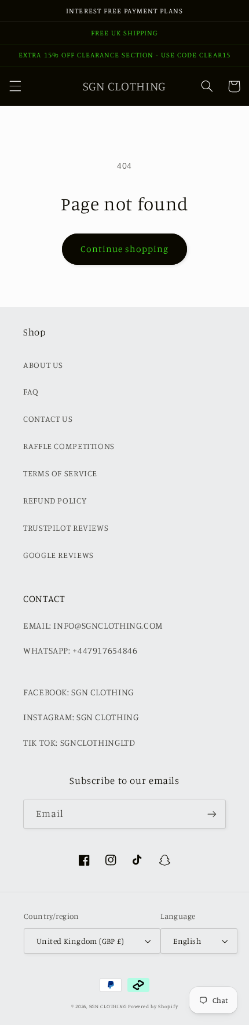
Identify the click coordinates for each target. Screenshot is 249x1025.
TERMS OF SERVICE (60, 473)
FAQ (31, 391)
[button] (15, 86)
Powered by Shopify (153, 1006)
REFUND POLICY (54, 500)
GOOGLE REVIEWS (58, 555)
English (187, 941)
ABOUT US (43, 365)
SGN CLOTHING (108, 1006)
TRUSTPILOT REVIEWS (65, 527)
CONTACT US (47, 419)
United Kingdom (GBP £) (80, 941)
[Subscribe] (212, 814)
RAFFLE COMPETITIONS (69, 446)
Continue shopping (124, 248)
